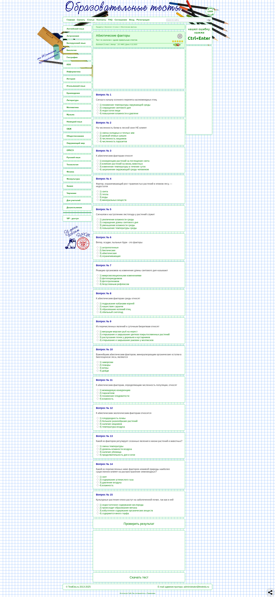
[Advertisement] (139, 69)
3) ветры (104, 368)
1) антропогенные (109, 247)
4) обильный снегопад (111, 312)
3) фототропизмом (109, 281)
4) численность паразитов (113, 141)
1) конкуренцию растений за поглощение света (124, 161)
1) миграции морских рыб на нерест (118, 331)
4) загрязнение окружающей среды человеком (124, 169)
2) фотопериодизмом (110, 278)
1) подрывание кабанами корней (116, 303)
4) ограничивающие (110, 256)
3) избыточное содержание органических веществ (126, 510)
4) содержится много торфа (114, 513)
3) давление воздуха (110, 482)
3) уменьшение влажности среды (117, 225)
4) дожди (104, 371)
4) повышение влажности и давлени (118, 113)
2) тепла (103, 194)
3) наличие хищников (110, 424)
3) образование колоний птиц (115, 309)
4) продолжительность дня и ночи (117, 455)
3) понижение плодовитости (114, 396)
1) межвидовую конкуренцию (114, 390)
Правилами (151, 593)
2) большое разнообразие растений (118, 421)
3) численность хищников (112, 138)
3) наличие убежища (110, 452)
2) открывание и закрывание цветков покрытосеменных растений (134, 334)
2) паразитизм (106, 393)
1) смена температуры (111, 446)
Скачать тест (139, 577)
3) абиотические (108, 253)
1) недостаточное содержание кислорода (121, 505)
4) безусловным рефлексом (114, 284)
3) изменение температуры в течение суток (122, 166)
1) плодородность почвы (112, 418)
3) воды (103, 197)
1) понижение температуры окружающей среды (124, 105)
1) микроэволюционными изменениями (120, 275)
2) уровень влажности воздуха (115, 449)
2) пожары (105, 365)
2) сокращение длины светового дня (118, 222)
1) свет (103, 477)
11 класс (116, 27)
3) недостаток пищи (109, 110)
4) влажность (106, 399)
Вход (131, 20)
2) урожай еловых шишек (112, 136)
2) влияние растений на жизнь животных (121, 164)
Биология (108, 27)
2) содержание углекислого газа (116, 479)
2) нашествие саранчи (111, 306)
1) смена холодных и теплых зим (116, 133)
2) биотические (107, 250)
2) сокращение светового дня (115, 108)
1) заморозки (106, 362)
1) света (103, 191)
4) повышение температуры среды (118, 228)
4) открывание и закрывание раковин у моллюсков (126, 340)
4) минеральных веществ (112, 200)
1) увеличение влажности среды (116, 219)
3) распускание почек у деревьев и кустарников (124, 337)
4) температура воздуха (112, 427)
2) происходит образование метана (118, 508)
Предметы (99, 27)
